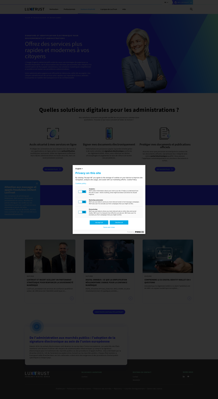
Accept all (99, 222)
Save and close (109, 227)
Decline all (119, 222)
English (78, 169)
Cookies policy (80, 183)
